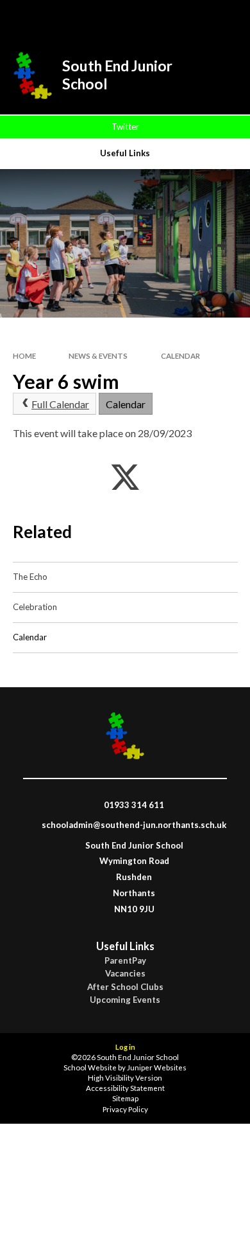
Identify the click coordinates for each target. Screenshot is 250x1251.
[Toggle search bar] (158, 18)
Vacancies (125, 973)
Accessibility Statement (125, 1088)
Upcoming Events (125, 1000)
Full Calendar (60, 404)
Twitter (125, 127)
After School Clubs (125, 987)
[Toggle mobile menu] (224, 18)
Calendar (180, 356)
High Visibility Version (125, 1078)
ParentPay (125, 961)
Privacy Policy (125, 1109)
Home (24, 356)
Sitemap (125, 1098)
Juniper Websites (157, 1067)
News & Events (98, 356)
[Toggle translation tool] (190, 18)
